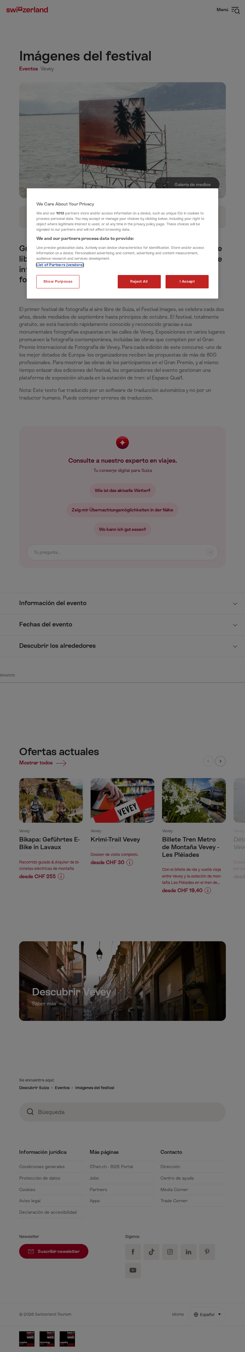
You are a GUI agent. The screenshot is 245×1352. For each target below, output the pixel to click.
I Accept (187, 281)
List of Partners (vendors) (60, 265)
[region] (122, 244)
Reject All (139, 281)
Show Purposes (57, 281)
